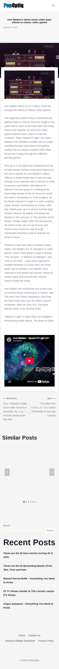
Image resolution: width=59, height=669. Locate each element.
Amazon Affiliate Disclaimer (20, 640)
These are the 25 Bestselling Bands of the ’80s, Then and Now (27, 568)
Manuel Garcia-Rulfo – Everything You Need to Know (29, 580)
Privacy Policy (46, 640)
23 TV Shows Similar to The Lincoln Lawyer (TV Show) (28, 593)
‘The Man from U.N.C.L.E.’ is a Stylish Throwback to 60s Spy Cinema (43, 407)
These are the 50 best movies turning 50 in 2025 (28, 555)
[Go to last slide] (7, 472)
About (22, 635)
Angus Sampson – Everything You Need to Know (28, 605)
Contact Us (34, 635)
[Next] (51, 472)
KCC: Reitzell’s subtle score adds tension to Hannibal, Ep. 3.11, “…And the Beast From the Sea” (15, 409)
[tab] (24, 502)
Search (6, 525)
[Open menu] (53, 5)
